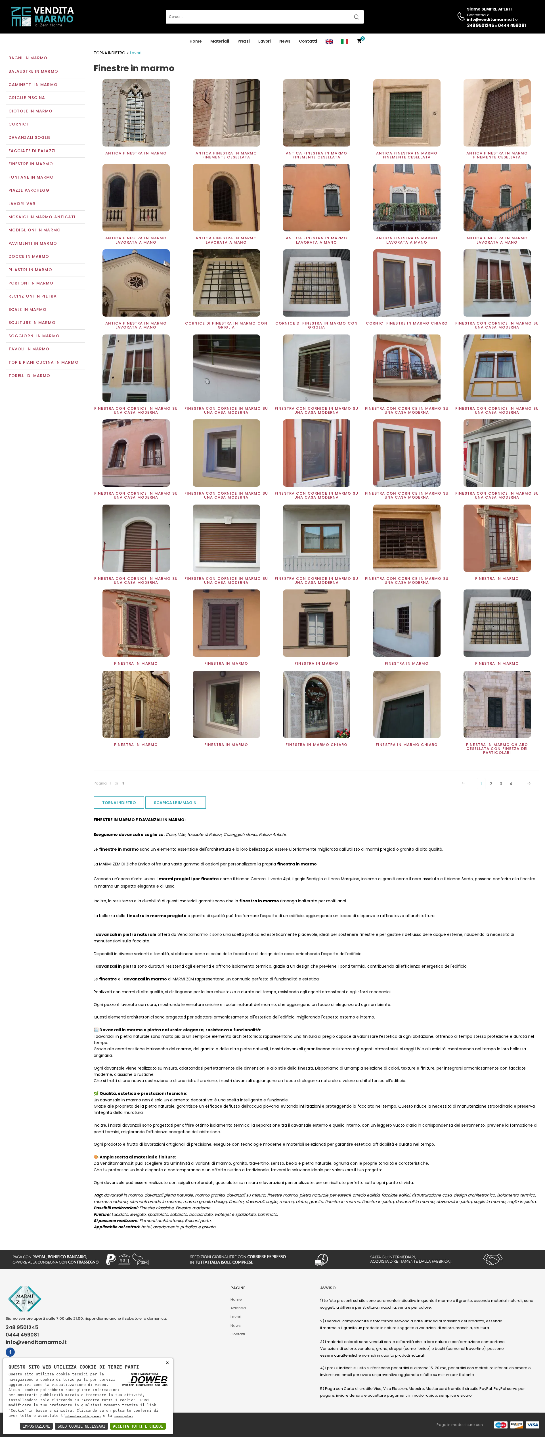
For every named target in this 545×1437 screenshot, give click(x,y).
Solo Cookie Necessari (81, 1426)
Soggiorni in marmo (34, 336)
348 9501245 (480, 25)
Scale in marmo (28, 309)
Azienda (238, 1308)
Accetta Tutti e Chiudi (138, 1426)
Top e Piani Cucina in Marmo (44, 362)
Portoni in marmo (31, 283)
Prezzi (244, 41)
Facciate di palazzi (32, 151)
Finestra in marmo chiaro (316, 744)
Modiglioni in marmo (35, 230)
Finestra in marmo (497, 578)
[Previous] (464, 784)
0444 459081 (512, 25)
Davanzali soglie (30, 137)
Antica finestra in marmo (136, 153)
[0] (359, 41)
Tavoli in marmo (29, 349)
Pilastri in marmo (30, 270)
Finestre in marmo (31, 164)
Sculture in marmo (32, 322)
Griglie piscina (27, 98)
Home (196, 41)
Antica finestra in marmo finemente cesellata (226, 155)
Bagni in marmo (28, 58)
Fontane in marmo (31, 177)
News (284, 41)
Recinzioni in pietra (33, 296)
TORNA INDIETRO (119, 803)
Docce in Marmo (29, 256)
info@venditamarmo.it (36, 1342)
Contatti (308, 41)
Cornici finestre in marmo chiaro (407, 323)
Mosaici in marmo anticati (42, 217)
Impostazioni (36, 1426)
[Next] (528, 784)
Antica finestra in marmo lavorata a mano (136, 240)
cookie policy (123, 1416)
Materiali (219, 41)
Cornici (18, 124)
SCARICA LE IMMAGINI (176, 803)
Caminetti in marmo (33, 84)
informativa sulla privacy (83, 1416)
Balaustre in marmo (33, 71)
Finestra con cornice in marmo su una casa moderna (497, 325)
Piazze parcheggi (30, 190)
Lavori (264, 41)
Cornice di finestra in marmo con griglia (226, 325)
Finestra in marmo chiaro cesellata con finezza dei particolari (497, 749)
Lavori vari (23, 203)
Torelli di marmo (30, 375)
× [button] (167, 1362)
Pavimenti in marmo (33, 243)
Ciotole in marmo (31, 111)
